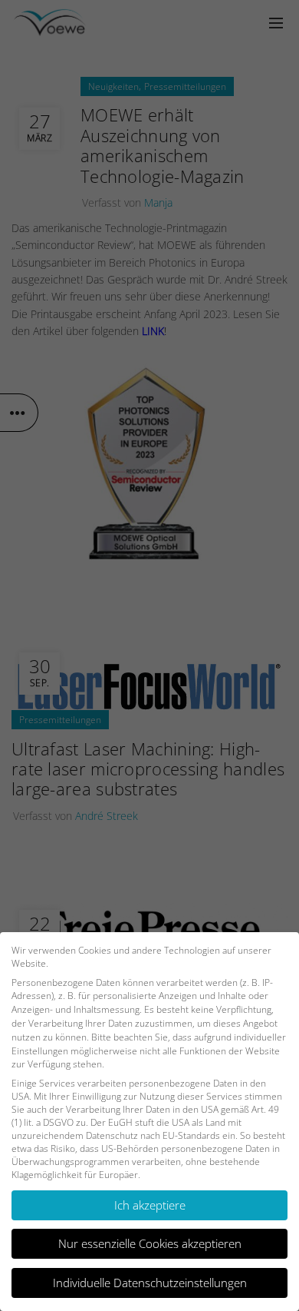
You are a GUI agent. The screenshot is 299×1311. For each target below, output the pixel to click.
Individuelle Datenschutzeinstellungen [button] (150, 1282)
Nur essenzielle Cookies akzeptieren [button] (150, 1243)
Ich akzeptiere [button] (150, 1205)
